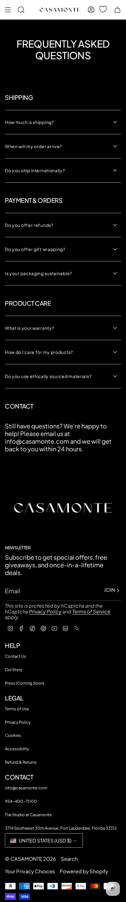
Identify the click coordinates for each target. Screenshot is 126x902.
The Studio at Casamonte (28, 814)
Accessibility (17, 748)
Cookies (13, 735)
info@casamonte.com (26, 787)
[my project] (104, 9)
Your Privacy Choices (30, 871)
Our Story (13, 669)
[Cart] (117, 10)
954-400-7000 (21, 801)
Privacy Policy (45, 611)
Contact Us (15, 656)
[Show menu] (8, 10)
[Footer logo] (63, 508)
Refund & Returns (21, 762)
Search (69, 859)
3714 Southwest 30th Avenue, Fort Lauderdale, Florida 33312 (61, 828)
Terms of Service (91, 611)
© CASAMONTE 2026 (30, 859)
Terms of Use (17, 708)
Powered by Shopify (84, 871)
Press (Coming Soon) (24, 683)
